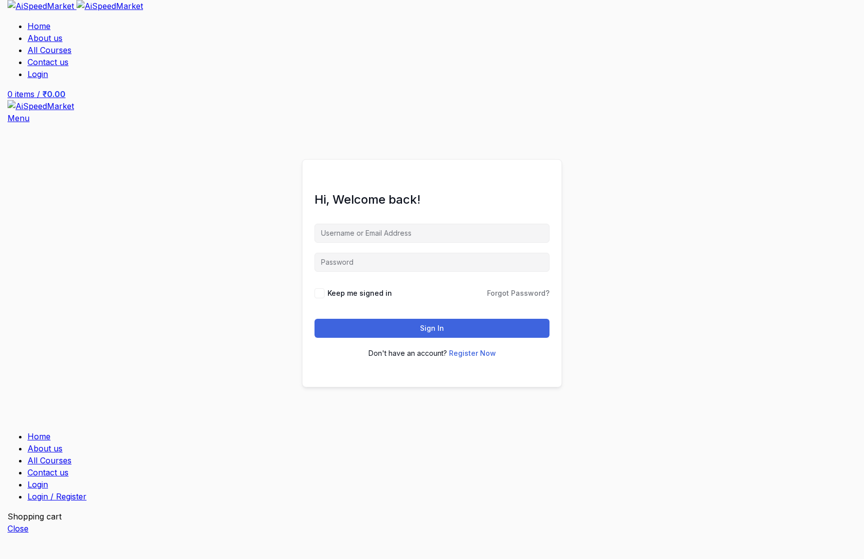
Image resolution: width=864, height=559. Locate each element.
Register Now (472, 353)
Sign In (432, 328)
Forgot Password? (518, 293)
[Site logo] (42, 6)
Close (18, 528)
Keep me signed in (360, 293)
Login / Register (57, 496)
